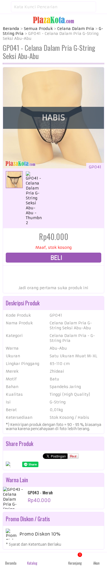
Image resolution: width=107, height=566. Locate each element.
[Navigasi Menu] (5, 6)
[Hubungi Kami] (53, 559)
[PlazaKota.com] (53, 19)
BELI (55, 257)
